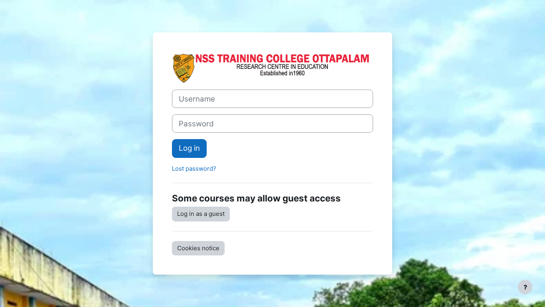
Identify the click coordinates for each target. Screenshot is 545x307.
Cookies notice (198, 248)
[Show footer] (525, 287)
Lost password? (194, 168)
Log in (189, 148)
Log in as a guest (201, 213)
